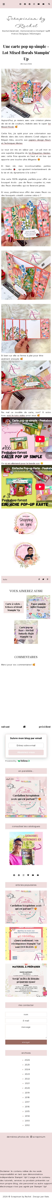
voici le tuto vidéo (16, 415)
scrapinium (39, 1136)
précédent (45, 726)
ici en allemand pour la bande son (22, 463)
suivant (5, 726)
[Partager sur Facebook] (39, 579)
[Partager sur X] (43, 579)
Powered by (10, 761)
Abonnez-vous (26, 752)
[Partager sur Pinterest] (47, 579)
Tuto (5, 579)
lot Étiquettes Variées (39, 153)
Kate (47, 1196)
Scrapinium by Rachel (26, 22)
